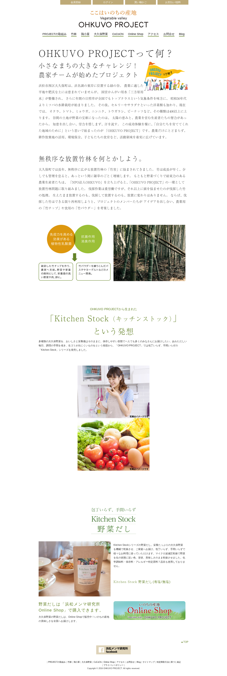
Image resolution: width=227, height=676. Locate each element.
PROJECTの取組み (54, 34)
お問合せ (168, 34)
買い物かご (140, 2)
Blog (182, 34)
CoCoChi (118, 34)
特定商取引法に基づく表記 (169, 662)
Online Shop (135, 34)
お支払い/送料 (173, 2)
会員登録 (76, 2)
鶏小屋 (85, 34)
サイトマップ (149, 662)
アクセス (153, 34)
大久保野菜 (101, 34)
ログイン (108, 2)
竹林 (74, 34)
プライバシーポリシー (113, 665)
